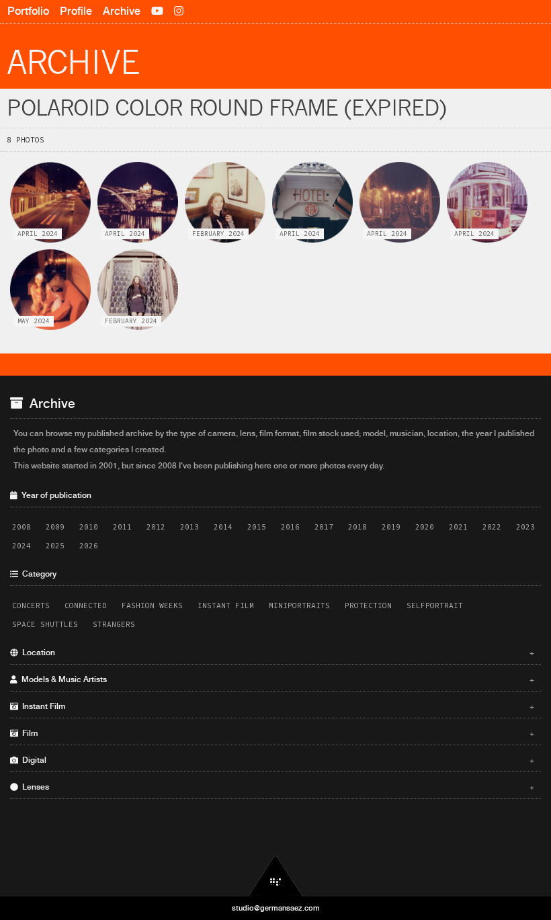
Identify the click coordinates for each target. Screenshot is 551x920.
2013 (189, 527)
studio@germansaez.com (276, 908)
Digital (276, 760)
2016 (290, 527)
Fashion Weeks (152, 605)
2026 (88, 545)
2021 (458, 527)
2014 (223, 527)
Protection (368, 605)
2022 (491, 527)
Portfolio (28, 11)
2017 (323, 527)
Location (276, 652)
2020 (424, 527)
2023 (525, 527)
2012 (155, 527)
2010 (88, 527)
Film (276, 733)
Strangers (114, 624)
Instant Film (226, 605)
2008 (21, 527)
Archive (121, 11)
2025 (55, 545)
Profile (76, 11)
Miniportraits (299, 605)
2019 (391, 527)
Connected (86, 605)
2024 (21, 545)
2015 (256, 527)
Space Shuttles (45, 624)
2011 (122, 527)
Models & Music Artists (276, 679)
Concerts (31, 605)
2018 (357, 527)
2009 (55, 527)
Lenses (276, 787)
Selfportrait (435, 605)
